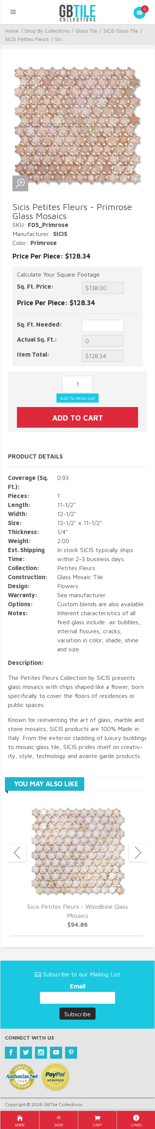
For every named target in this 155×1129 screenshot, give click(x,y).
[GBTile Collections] (77, 12)
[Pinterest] (71, 1053)
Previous (17, 853)
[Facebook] (11, 1053)
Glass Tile (86, 31)
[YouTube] (56, 1053)
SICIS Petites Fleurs (27, 39)
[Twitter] (26, 1053)
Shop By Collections (47, 31)
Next (138, 853)
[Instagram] (41, 1053)
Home (11, 31)
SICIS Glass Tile (120, 31)
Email (77, 986)
